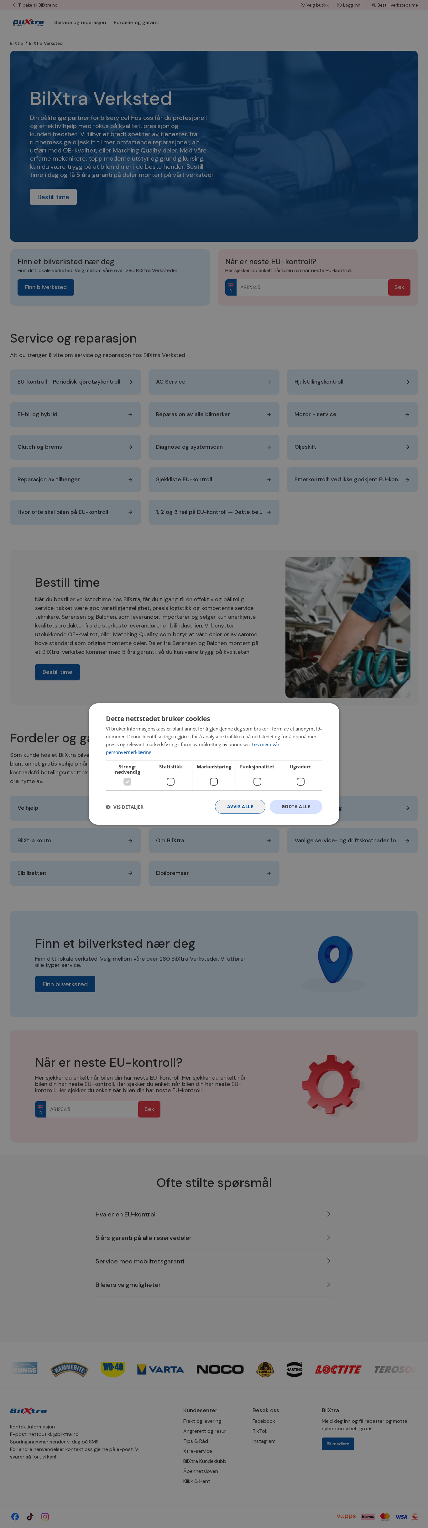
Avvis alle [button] (240, 806)
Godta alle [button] (296, 806)
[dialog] (214, 764)
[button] (125, 806)
